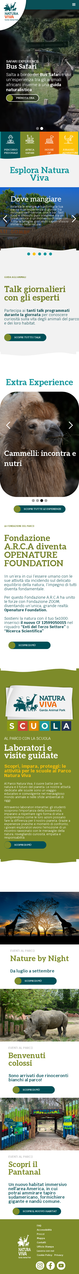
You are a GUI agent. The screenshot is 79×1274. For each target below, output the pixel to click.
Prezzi (40, 1234)
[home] (31, 14)
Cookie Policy (44, 1255)
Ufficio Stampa (45, 1246)
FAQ (39, 1225)
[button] (75, 8)
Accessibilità (44, 1229)
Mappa (41, 1238)
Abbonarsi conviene (28, 203)
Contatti (41, 1242)
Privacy (58, 1255)
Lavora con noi (45, 1250)
